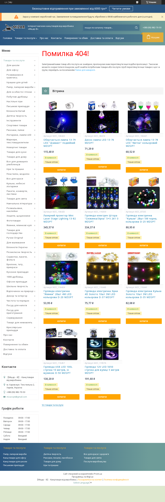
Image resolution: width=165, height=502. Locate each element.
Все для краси (15, 178)
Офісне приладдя (17, 281)
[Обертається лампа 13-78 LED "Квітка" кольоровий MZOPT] (143, 117)
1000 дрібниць (15, 276)
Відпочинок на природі (20, 291)
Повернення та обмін (76, 38)
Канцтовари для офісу (14, 457)
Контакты (56, 38)
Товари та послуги (25, 38)
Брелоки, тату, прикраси (15, 266)
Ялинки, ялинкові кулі (19, 225)
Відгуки (120, 38)
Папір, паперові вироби (20, 87)
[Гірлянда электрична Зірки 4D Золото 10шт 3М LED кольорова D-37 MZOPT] (102, 268)
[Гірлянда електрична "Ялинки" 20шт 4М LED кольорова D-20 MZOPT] (61, 268)
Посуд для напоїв (17, 305)
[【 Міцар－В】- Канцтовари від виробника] (14, 27)
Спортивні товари (17, 125)
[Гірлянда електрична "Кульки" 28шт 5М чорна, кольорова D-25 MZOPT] (143, 193)
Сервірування (15, 317)
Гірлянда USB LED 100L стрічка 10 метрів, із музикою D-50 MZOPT (58, 369)
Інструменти (14, 120)
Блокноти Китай (16, 110)
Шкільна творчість (17, 286)
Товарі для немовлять (19, 322)
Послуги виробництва (95, 461)
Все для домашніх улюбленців (17, 163)
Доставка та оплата (101, 38)
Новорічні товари (17, 147)
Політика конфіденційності (116, 479)
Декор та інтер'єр (17, 295)
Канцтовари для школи (15, 461)
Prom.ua (98, 473)
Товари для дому (17, 156)
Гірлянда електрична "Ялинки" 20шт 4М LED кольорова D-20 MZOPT (58, 294)
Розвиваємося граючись (15, 76)
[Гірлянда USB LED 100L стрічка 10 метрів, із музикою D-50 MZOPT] (61, 344)
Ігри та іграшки (15, 169)
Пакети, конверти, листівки (17, 192)
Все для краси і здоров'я (96, 454)
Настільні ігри (15, 101)
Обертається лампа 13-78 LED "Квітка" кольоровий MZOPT (142, 142)
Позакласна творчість (19, 252)
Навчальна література (19, 203)
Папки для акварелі (85, 69)
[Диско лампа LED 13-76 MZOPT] (102, 117)
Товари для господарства (14, 231)
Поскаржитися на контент (90, 479)
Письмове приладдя (13, 465)
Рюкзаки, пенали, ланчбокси (58, 457)
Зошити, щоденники (18, 215)
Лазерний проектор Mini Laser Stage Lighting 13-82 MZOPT (60, 218)
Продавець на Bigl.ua (82, 476)
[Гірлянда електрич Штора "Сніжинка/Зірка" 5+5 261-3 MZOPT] (102, 193)
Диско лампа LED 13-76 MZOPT (99, 141)
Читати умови (121, 8)
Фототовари (14, 220)
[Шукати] (136, 27)
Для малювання (16, 242)
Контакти (8, 339)
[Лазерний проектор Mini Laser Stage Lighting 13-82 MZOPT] (61, 193)
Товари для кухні (17, 151)
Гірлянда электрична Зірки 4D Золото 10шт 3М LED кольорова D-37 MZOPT (101, 294)
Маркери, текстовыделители (18, 141)
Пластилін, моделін (18, 173)
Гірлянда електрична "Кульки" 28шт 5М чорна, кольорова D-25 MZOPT (141, 218)
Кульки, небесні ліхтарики (16, 185)
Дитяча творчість (17, 115)
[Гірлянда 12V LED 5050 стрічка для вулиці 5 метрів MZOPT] (102, 344)
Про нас (44, 38)
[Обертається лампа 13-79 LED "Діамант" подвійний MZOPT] (61, 117)
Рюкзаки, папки (15, 130)
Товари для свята (17, 198)
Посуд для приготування (14, 312)
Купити (61, 170)
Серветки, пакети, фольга (17, 258)
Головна (7, 38)
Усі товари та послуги (52, 405)
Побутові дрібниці (17, 96)
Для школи (13, 65)
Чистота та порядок (18, 300)
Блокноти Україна (17, 247)
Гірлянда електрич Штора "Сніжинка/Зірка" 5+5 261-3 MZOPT (101, 218)
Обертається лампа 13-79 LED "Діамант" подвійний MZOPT (60, 142)
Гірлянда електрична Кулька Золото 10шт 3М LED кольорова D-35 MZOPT (143, 294)
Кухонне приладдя (18, 271)
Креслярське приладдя (14, 329)
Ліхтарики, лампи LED (19, 134)
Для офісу (13, 69)
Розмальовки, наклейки (15, 209)
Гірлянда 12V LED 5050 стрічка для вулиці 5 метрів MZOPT (102, 369)
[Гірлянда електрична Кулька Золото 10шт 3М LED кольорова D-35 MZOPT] (143, 268)
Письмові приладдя (18, 106)
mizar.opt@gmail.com (17, 396)
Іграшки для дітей (17, 82)
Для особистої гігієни (19, 91)
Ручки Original (15, 237)
